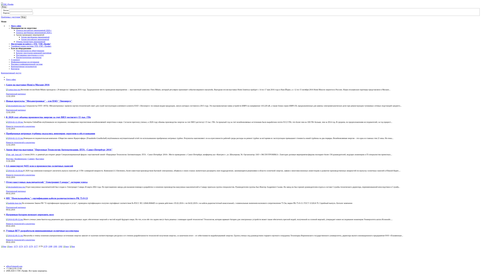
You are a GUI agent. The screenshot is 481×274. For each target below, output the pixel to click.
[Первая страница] (4, 246)
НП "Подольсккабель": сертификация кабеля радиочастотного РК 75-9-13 (47, 198)
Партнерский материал (16, 94)
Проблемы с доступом (10, 17)
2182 (60, 246)
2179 (45, 246)
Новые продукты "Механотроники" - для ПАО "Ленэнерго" (39, 101)
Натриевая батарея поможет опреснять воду (30, 214)
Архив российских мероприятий (35, 39)
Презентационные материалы (28, 57)
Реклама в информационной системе (27, 64)
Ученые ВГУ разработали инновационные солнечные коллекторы (42, 230)
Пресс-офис (11, 79)
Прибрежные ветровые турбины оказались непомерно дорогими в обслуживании (50, 133)
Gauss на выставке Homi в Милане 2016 (27, 84)
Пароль (6, 13)
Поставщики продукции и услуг (30, 55)
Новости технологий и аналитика (20, 126)
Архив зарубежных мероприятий (35, 37)
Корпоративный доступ (11, 73)
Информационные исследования (25, 62)
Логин (6, 10)
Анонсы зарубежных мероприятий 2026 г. (34, 33)
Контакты (15, 69)
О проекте (15, 60)
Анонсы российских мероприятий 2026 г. (34, 30)
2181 (55, 246)
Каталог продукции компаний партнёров (33, 53)
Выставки (40, 159)
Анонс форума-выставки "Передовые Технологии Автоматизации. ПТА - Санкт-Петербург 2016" (59, 149)
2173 (16, 246)
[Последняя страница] (72, 246)
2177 (36, 246)
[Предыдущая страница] (10, 246)
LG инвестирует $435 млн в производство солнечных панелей (39, 166)
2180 (50, 246)
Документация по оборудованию (30, 51)
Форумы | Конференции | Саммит (20, 159)
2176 (31, 246)
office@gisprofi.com (14, 266)
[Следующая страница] (66, 246)
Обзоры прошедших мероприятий (30, 42)
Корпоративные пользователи (24, 66)
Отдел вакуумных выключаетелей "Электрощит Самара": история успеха (47, 182)
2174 (21, 246)
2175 (26, 246)
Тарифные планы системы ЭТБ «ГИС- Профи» (31, 46)
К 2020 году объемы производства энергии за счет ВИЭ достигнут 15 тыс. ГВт (48, 117)
